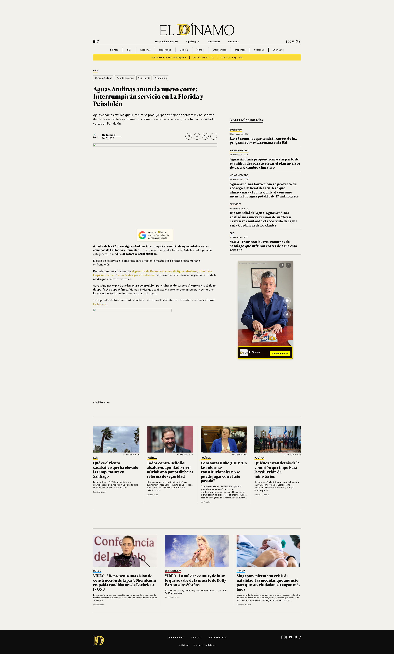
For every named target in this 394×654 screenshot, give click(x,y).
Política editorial (217, 637)
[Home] (197, 29)
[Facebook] (286, 41)
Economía (145, 49)
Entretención (220, 49)
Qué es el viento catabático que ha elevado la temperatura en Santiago (115, 469)
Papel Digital (192, 41)
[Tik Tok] (300, 637)
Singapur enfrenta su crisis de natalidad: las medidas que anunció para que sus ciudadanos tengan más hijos (268, 582)
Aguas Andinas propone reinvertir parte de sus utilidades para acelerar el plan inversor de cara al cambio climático (265, 163)
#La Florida (144, 77)
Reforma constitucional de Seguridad (169, 57)
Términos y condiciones (204, 645)
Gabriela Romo (99, 492)
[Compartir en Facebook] (197, 136)
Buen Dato (278, 49)
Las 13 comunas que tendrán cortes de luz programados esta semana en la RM (263, 140)
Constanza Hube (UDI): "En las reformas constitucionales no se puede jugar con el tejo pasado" (224, 471)
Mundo (200, 49)
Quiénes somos (176, 637)
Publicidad (184, 645)
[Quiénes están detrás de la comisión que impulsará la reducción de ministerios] (277, 439)
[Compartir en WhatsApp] (213, 136)
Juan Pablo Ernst (172, 597)
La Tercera (99, 304)
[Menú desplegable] (94, 41)
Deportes (240, 49)
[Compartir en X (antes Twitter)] (205, 136)
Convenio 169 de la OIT (203, 57)
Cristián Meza (152, 495)
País (129, 49)
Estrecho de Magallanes (231, 57)
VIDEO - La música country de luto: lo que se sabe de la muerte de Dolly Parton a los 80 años (195, 580)
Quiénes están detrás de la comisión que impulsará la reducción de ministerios (277, 469)
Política (114, 49)
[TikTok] (300, 41)
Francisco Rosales (261, 495)
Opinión (184, 49)
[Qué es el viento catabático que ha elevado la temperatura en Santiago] (116, 439)
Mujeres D (233, 41)
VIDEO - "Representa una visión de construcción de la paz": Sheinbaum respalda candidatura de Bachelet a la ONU (124, 582)
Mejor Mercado (239, 151)
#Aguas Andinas (103, 77)
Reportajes (165, 49)
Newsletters (213, 41)
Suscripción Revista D (166, 41)
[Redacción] (96, 136)
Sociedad (259, 49)
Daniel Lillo (205, 502)
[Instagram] (297, 41)
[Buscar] (98, 41)
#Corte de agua (125, 77)
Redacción (108, 135)
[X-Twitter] (289, 42)
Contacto (196, 637)
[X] (285, 637)
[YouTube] (293, 41)
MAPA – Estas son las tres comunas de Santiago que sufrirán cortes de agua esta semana (263, 245)
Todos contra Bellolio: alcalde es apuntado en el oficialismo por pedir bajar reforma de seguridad (170, 469)
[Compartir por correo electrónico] (188, 136)
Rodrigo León (98, 604)
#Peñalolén (160, 77)
